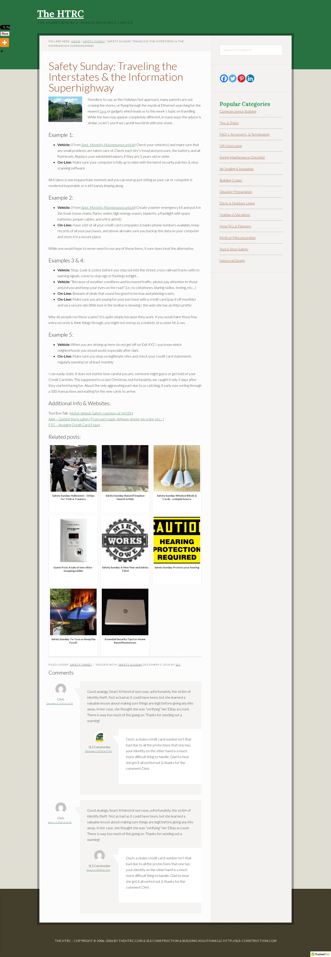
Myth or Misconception (238, 237)
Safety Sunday (130, 664)
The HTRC (60, 14)
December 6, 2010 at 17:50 (98, 751)
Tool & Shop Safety (234, 249)
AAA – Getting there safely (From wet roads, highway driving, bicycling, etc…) (106, 419)
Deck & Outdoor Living (237, 203)
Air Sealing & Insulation (237, 169)
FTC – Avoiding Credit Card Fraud (74, 425)
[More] (4, 42)
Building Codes (231, 180)
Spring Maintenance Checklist (242, 157)
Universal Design (232, 260)
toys (103, 111)
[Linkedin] (250, 78)
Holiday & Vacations (235, 214)
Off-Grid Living (231, 146)
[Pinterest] (241, 78)
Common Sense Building (238, 111)
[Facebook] (224, 78)
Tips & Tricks (229, 123)
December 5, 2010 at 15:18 (59, 703)
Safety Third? (81, 664)
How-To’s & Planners (235, 226)
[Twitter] (233, 78)
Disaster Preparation (236, 191)
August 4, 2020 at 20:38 (60, 822)
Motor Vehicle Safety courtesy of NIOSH (101, 413)
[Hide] (2, 51)
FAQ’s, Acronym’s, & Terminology (245, 134)
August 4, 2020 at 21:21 (98, 870)
